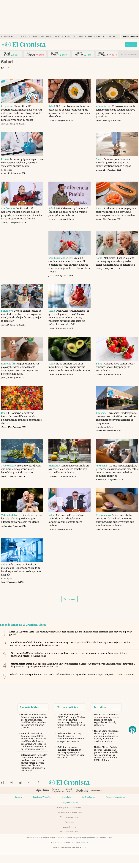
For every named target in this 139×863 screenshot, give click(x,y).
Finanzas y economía (42, 37)
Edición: (129, 37)
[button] (132, 730)
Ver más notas (69, 599)
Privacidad (69, 822)
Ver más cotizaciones (129, 54)
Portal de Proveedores (115, 797)
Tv (103, 37)
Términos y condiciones (69, 817)
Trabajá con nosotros (69, 802)
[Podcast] (82, 790)
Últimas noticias (9, 37)
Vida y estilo (94, 37)
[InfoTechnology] (97, 790)
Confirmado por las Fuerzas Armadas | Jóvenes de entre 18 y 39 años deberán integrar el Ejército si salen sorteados (72, 674)
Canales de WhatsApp (42, 797)
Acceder (130, 45)
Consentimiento (69, 827)
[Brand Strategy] (70, 790)
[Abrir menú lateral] (3, 44)
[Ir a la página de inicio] (25, 45)
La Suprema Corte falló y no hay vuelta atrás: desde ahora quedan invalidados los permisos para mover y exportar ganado (70, 633)
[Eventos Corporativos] (58, 790)
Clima (108, 37)
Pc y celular (80, 37)
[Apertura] (42, 790)
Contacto (18, 797)
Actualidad (24, 37)
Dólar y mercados (63, 37)
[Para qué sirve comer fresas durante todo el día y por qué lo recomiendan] (117, 349)
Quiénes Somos (88, 797)
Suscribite (66, 797)
